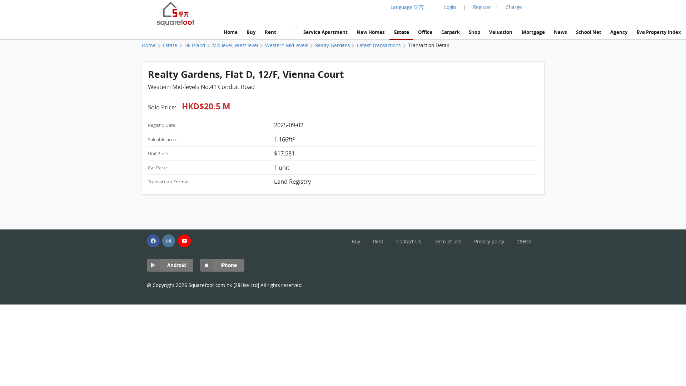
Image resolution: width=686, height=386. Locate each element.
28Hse (524, 241)
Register (482, 7)
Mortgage (533, 32)
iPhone (228, 265)
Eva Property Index (659, 32)
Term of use (447, 241)
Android (176, 265)
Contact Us (408, 241)
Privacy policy (489, 241)
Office (425, 32)
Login (450, 7)
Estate (401, 32)
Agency (619, 32)
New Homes (371, 32)
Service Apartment (325, 32)
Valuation (500, 32)
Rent (270, 32)
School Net (588, 32)
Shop (474, 32)
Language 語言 (407, 7)
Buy (251, 32)
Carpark (450, 32)
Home (231, 32)
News (560, 32)
